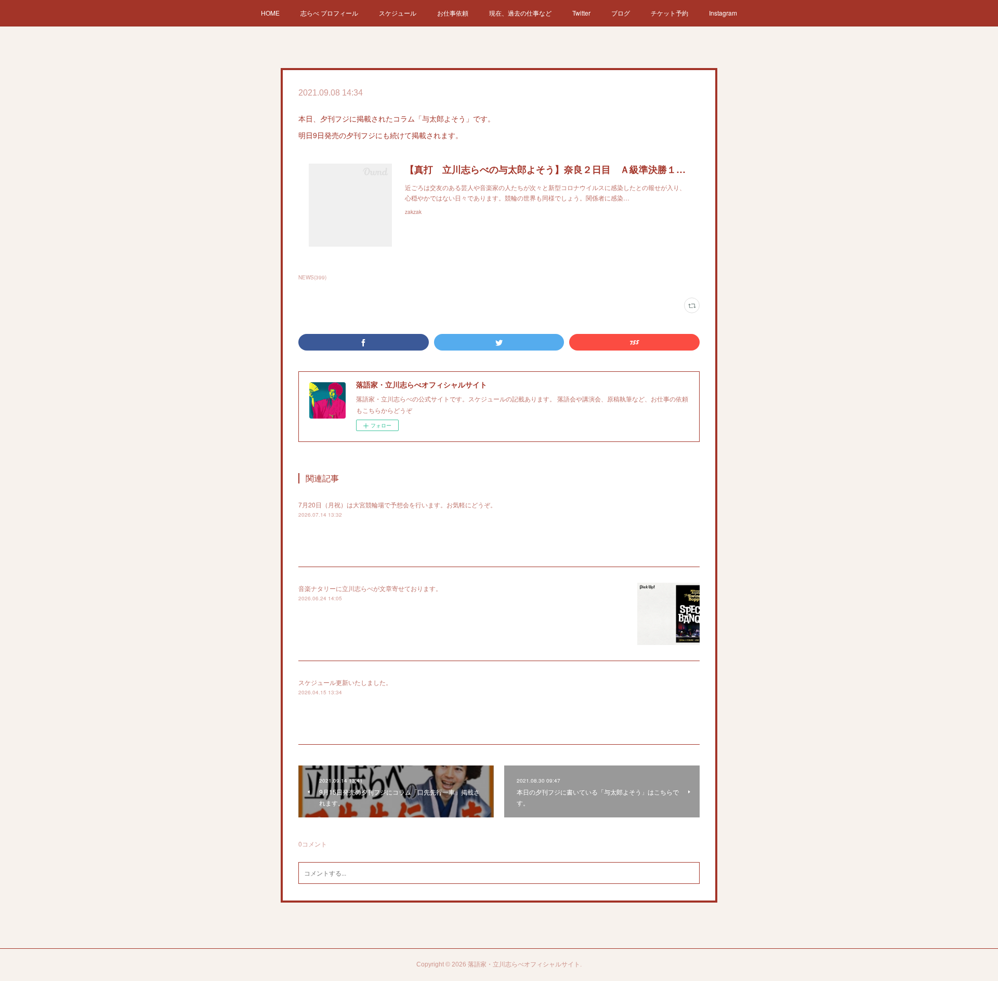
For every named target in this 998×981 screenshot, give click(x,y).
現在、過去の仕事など (520, 12)
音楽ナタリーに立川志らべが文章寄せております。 (370, 588)
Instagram (723, 12)
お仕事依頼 (452, 12)
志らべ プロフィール (329, 12)
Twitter (581, 12)
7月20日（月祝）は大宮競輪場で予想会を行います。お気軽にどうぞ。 (397, 504)
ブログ (620, 12)
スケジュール (397, 12)
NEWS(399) (312, 277)
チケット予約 (669, 12)
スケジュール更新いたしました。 (345, 682)
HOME (270, 12)
